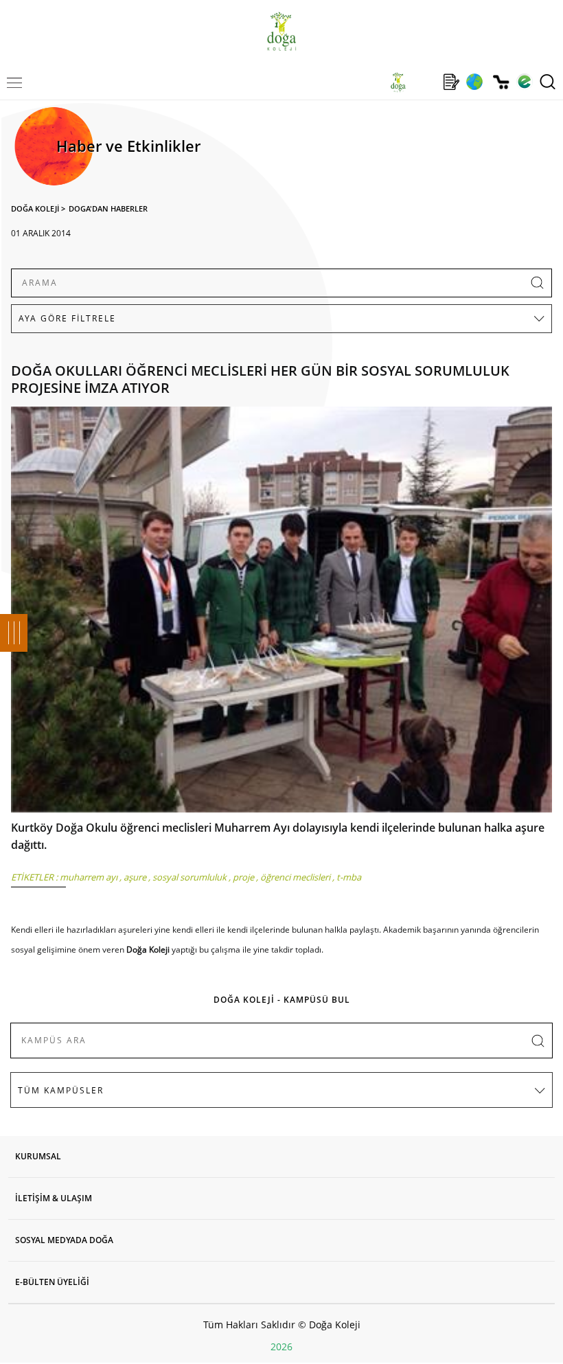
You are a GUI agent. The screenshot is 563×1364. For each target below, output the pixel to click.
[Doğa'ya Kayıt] (451, 81)
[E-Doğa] (524, 81)
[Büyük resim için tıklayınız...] (281, 613)
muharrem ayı (88, 877)
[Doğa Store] (500, 82)
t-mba (348, 877)
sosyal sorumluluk (189, 877)
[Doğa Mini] (424, 81)
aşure (135, 877)
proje (243, 877)
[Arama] (547, 81)
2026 (281, 1346)
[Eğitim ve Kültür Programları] (474, 81)
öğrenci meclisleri (295, 877)
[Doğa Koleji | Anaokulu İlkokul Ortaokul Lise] (281, 31)
